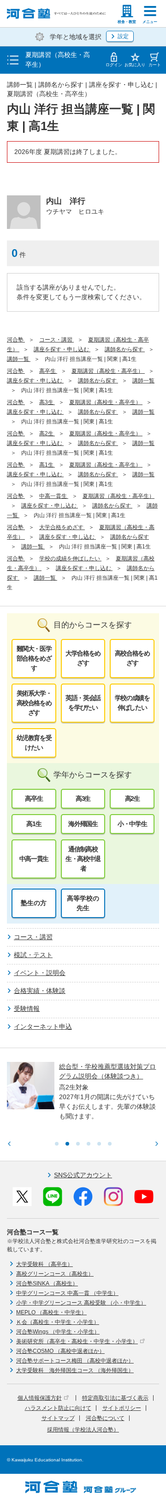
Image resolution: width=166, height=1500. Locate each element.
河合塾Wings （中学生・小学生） (58, 1332)
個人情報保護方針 (40, 1398)
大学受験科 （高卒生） (44, 1264)
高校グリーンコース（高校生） (55, 1274)
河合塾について (105, 1418)
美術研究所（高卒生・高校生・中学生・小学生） (77, 1341)
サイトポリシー (121, 1408)
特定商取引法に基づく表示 (115, 1398)
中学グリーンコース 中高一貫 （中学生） (67, 1293)
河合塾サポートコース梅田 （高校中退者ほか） (75, 1360)
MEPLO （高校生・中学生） (51, 1312)
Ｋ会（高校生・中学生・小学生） (57, 1322)
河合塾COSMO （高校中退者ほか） (60, 1351)
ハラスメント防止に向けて (58, 1408)
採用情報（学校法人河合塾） (83, 1429)
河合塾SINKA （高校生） (47, 1283)
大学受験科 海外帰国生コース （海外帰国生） (75, 1370)
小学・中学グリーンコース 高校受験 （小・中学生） (81, 1303)
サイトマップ (58, 1418)
